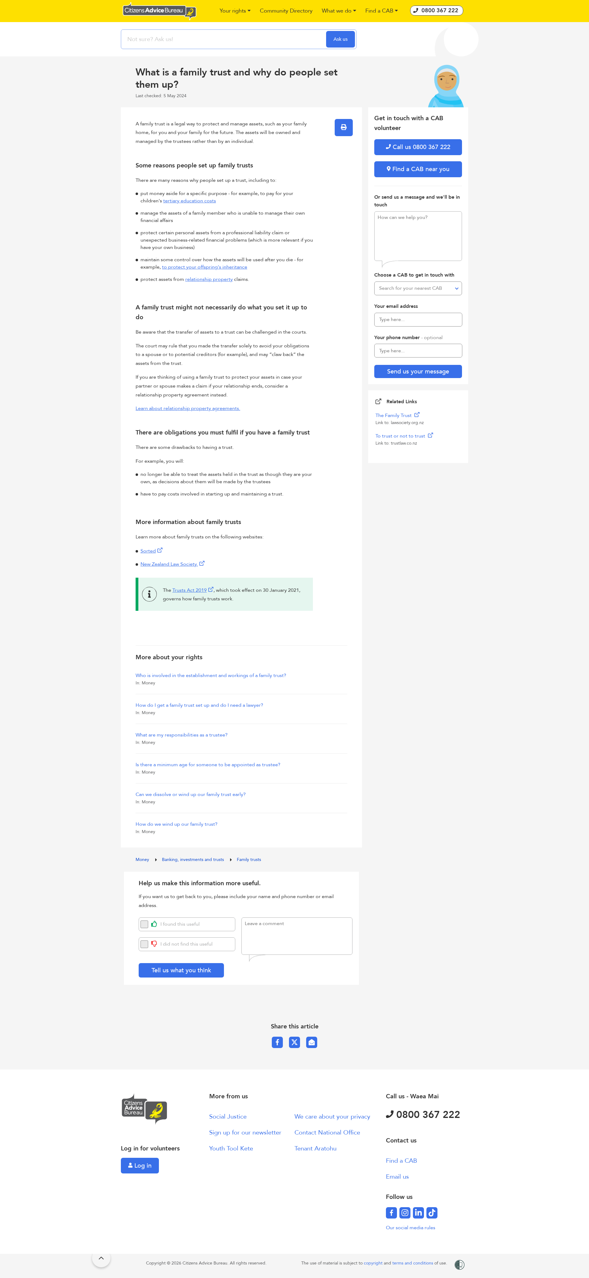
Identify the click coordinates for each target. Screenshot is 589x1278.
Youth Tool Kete (231, 1148)
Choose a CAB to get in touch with (414, 275)
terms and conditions (413, 1263)
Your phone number (408, 337)
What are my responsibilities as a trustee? (182, 735)
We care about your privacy (332, 1116)
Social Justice (228, 1116)
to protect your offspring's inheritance (204, 267)
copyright (374, 1263)
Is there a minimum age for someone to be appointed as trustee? (208, 764)
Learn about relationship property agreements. (188, 408)
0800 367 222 (427, 1115)
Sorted (148, 551)
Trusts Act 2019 (189, 590)
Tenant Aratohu (315, 1148)
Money (143, 860)
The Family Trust (394, 415)
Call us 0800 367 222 (420, 147)
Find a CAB (401, 1161)
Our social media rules (410, 1227)
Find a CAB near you (420, 169)
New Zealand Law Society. (169, 564)
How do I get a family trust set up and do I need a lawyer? (199, 705)
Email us (397, 1177)
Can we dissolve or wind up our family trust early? (191, 794)
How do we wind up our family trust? (177, 824)
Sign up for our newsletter (245, 1132)
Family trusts (249, 860)
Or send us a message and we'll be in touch (417, 201)
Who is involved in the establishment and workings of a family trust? (211, 675)
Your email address (396, 306)
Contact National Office (327, 1132)
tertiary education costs (189, 200)
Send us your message (418, 371)
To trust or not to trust (400, 436)
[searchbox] (224, 39)
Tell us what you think (181, 970)
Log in (142, 1165)
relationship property (209, 279)
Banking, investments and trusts (193, 860)
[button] (235, 11)
